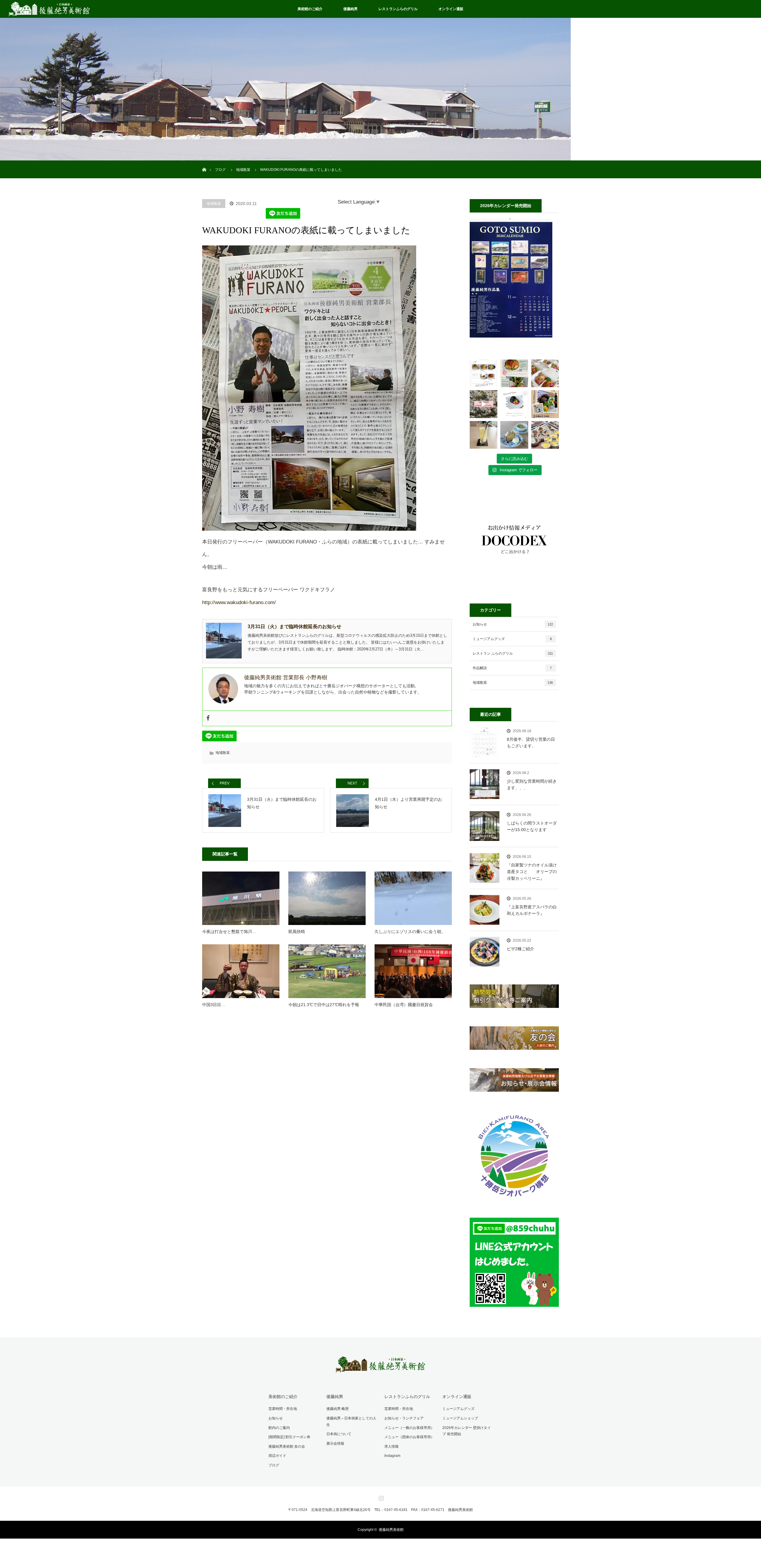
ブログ (273, 1465)
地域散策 (214, 203)
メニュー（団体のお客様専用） (409, 1437)
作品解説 (512, 668)
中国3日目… (213, 1004)
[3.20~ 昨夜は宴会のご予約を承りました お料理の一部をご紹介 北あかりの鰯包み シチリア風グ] (545, 435)
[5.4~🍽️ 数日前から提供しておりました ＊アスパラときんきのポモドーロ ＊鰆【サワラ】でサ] (514, 373)
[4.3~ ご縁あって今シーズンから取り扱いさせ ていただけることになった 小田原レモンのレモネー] (483, 435)
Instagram (392, 1456)
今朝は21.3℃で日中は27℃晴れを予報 (323, 1004)
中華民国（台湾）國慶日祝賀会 (404, 1004)
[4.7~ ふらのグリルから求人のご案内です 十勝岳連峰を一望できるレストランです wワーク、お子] (545, 404)
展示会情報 (335, 1443)
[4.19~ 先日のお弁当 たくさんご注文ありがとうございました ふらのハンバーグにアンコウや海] (545, 373)
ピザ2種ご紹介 (520, 948)
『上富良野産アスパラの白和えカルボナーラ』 (532, 910)
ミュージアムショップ (460, 1418)
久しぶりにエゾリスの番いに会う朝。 (410, 931)
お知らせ (513, 624)
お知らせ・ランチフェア (404, 1418)
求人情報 (391, 1446)
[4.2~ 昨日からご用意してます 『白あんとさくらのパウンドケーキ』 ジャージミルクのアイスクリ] (514, 435)
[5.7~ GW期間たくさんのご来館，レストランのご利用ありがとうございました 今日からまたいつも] (483, 373)
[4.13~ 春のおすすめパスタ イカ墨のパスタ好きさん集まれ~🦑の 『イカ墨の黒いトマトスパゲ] (514, 404)
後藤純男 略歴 (337, 1409)
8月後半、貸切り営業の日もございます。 (531, 742)
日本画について (338, 1434)
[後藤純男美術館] (380, 1368)
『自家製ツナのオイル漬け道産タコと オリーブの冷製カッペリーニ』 (532, 872)
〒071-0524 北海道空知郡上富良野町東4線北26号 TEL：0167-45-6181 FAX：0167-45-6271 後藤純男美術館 (380, 1510)
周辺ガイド (277, 1456)
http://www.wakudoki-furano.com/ (239, 602)
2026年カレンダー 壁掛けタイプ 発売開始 (466, 1431)
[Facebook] (208, 718)
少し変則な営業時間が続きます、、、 (532, 784)
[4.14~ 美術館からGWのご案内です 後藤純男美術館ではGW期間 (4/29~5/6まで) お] (483, 404)
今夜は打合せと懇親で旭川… (229, 931)
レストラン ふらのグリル (513, 653)
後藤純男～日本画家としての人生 (351, 1421)
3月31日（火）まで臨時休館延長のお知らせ (294, 626)
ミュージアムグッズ (512, 639)
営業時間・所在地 (282, 1409)
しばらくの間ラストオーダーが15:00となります (532, 826)
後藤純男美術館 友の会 (286, 1446)
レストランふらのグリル (398, 9)
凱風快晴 (296, 931)
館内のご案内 (279, 1428)
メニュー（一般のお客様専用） (409, 1428)
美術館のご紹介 (310, 9)
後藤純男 (350, 9)
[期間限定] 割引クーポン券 (289, 1437)
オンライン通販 (450, 9)
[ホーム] (204, 162)
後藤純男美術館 (391, 1530)
